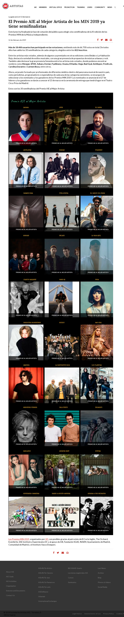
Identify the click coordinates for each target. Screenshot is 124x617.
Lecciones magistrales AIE (78, 573)
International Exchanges (47, 601)
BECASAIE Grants (75, 568)
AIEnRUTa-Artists (45, 568)
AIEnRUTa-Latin (44, 587)
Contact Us (10, 595)
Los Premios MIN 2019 (18, 539)
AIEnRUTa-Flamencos (46, 582)
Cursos (71, 578)
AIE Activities (11, 581)
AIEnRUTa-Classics (45, 573)
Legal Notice (77, 614)
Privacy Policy (108, 614)
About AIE (10, 572)
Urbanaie (41, 596)
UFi (46, 539)
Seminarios (72, 582)
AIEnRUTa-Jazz (44, 578)
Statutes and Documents (15, 591)
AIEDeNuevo (43, 592)
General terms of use (92, 614)
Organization (11, 586)
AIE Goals (10, 576)
